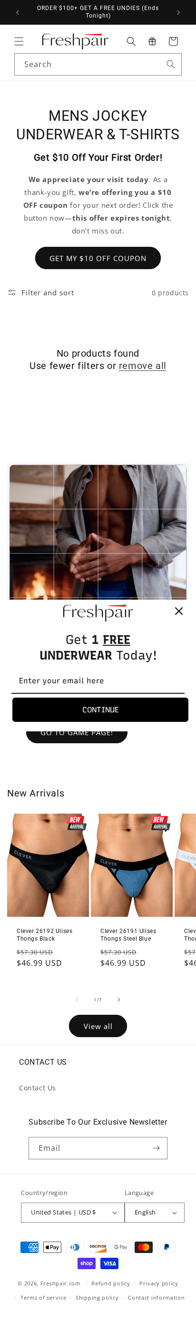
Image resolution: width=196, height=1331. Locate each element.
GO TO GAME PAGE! (76, 732)
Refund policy (110, 1283)
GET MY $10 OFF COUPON (98, 258)
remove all (143, 365)
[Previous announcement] (17, 12)
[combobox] (98, 64)
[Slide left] (77, 999)
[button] (19, 41)
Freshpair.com (60, 1282)
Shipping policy (97, 1297)
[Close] (178, 611)
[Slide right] (118, 999)
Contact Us (37, 1087)
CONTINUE (100, 709)
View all (98, 1026)
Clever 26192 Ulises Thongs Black (44, 935)
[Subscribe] (156, 1148)
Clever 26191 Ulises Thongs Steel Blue (128, 935)
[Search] (170, 64)
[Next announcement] (178, 12)
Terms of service (43, 1297)
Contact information (156, 1297)
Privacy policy (158, 1283)
